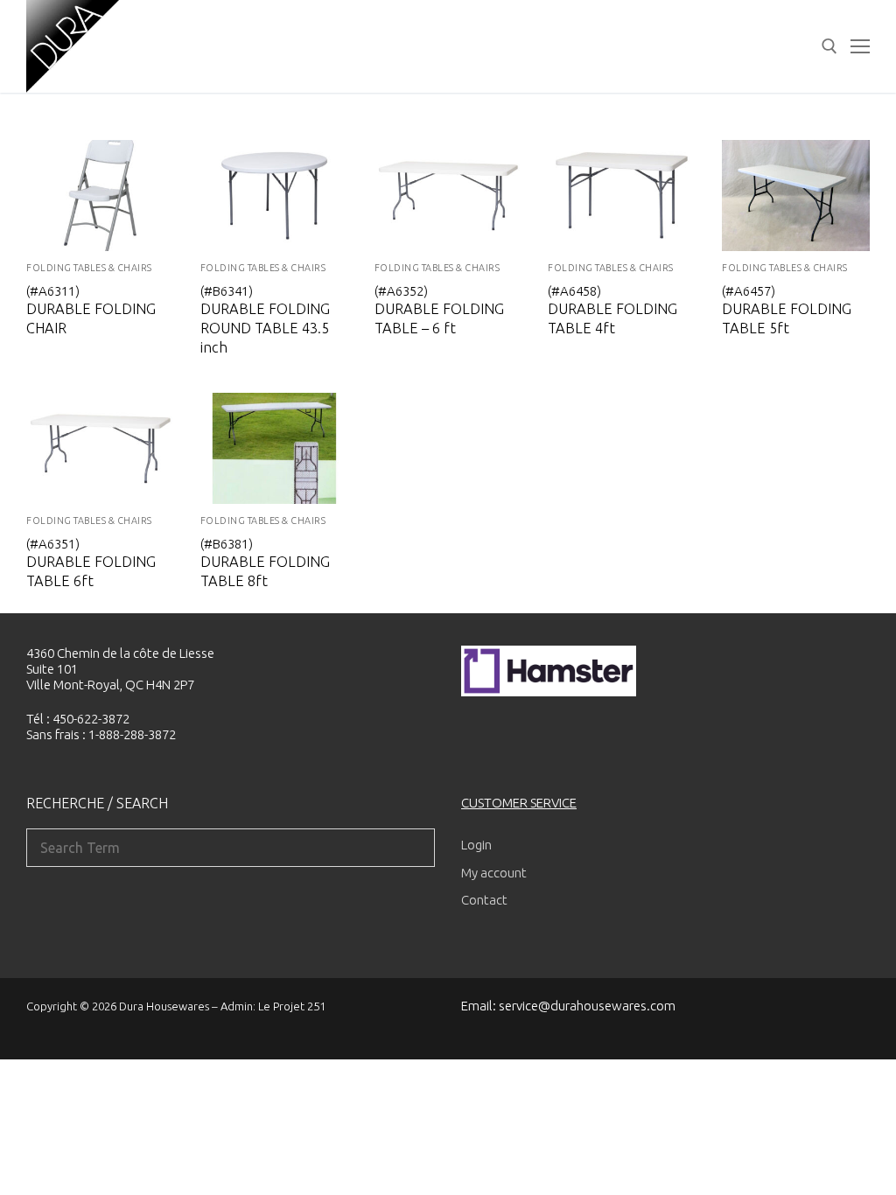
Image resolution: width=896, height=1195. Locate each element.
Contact (484, 899)
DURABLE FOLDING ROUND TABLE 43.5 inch (265, 328)
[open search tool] (829, 46)
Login (476, 844)
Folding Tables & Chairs (89, 267)
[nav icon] (860, 47)
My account (494, 872)
